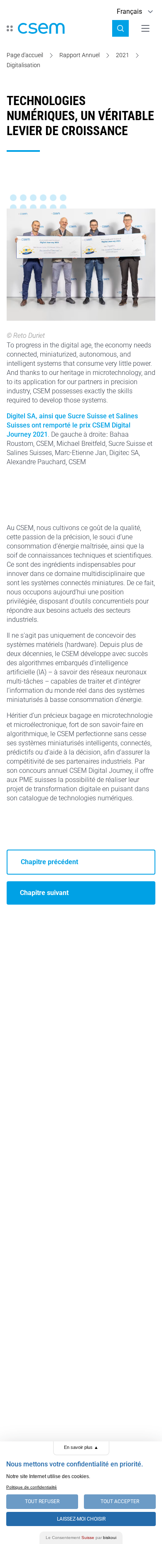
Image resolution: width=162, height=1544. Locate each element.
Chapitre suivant (44, 893)
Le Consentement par (81, 1537)
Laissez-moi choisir (81, 1519)
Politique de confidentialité (31, 1487)
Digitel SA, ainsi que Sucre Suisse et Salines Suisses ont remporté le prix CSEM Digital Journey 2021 (72, 425)
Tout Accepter (120, 1501)
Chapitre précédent (49, 862)
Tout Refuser (42, 1501)
